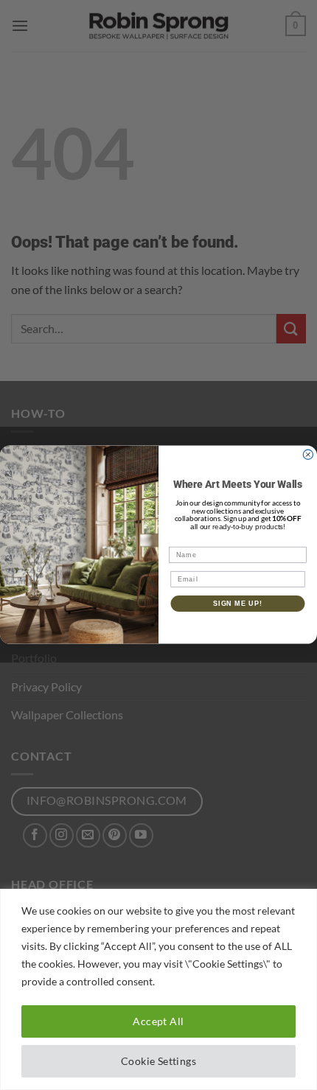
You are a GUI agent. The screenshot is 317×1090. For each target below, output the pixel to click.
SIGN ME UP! (237, 603)
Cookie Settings (158, 1061)
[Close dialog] (308, 454)
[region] (158, 989)
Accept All (158, 1021)
